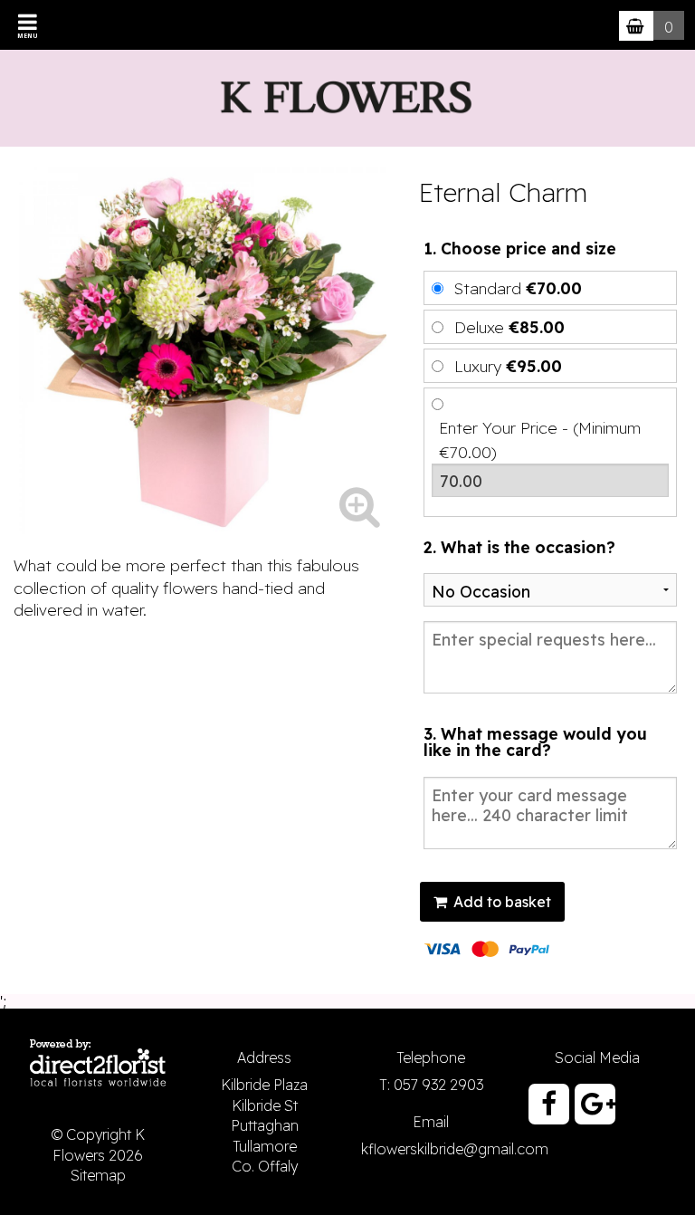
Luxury (508, 366)
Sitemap (98, 1175)
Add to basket (500, 902)
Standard (518, 288)
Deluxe (509, 327)
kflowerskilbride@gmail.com (454, 1149)
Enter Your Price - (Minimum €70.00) (540, 439)
